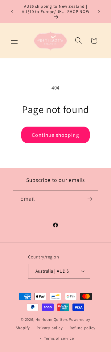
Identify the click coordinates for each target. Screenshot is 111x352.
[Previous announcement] (12, 11)
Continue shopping (55, 134)
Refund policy (82, 327)
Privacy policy (50, 327)
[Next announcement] (99, 11)
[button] (14, 40)
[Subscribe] (90, 199)
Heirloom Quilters (51, 319)
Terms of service (59, 338)
